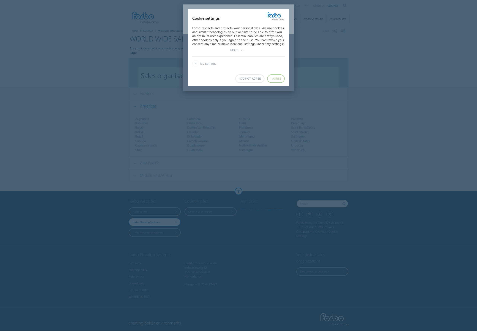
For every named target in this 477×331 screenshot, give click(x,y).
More (234, 50)
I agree (276, 78)
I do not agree (250, 78)
